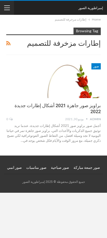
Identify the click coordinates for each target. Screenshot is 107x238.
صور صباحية (60, 167)
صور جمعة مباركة (86, 167)
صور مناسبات (36, 167)
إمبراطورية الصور (90, 8)
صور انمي (14, 167)
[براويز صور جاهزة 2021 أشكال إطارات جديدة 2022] (73, 80)
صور (96, 66)
